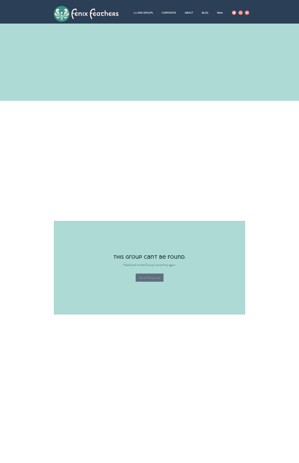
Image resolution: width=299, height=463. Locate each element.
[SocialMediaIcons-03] (247, 13)
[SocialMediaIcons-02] (234, 13)
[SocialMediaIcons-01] (240, 13)
